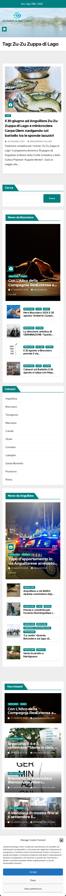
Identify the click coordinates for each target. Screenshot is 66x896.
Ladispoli (11, 455)
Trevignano (12, 415)
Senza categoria (16, 739)
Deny (33, 880)
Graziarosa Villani (41, 141)
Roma (9, 479)
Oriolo (9, 439)
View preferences (33, 888)
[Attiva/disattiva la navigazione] (61, 29)
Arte (11, 808)
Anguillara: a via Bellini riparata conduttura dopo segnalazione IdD (38, 594)
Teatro (39, 328)
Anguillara (11, 398)
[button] (61, 840)
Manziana (11, 423)
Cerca (9, 187)
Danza (24, 276)
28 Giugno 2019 (16, 141)
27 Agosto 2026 (20, 290)
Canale (10, 431)
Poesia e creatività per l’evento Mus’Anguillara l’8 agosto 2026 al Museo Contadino (38, 614)
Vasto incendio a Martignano (33, 655)
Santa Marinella (14, 463)
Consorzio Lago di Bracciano (37, 628)
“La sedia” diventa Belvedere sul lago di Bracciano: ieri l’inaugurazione (36, 640)
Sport (46, 309)
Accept (33, 872)
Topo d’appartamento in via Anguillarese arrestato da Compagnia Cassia (31, 563)
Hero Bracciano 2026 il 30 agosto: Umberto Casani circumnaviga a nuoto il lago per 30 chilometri (38, 317)
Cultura (39, 347)
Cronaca (26, 554)
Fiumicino (11, 471)
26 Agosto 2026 (19, 822)
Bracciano (13, 276)
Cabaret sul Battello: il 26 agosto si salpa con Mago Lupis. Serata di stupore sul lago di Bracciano (38, 374)
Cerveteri (11, 447)
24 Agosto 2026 (20, 568)
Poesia (47, 606)
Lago (8, 115)
